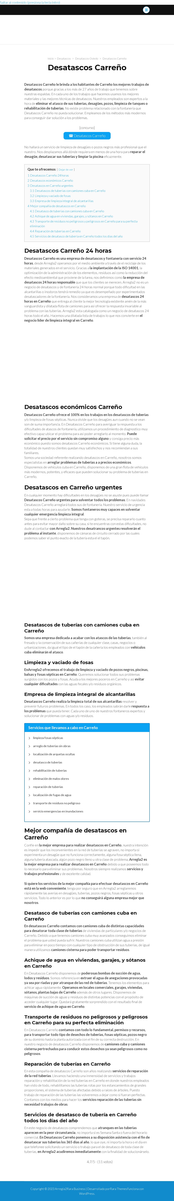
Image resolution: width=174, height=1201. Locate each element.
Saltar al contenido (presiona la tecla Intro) (30, 2)
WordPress (86, 1193)
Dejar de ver (65, 169)
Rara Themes (118, 1189)
